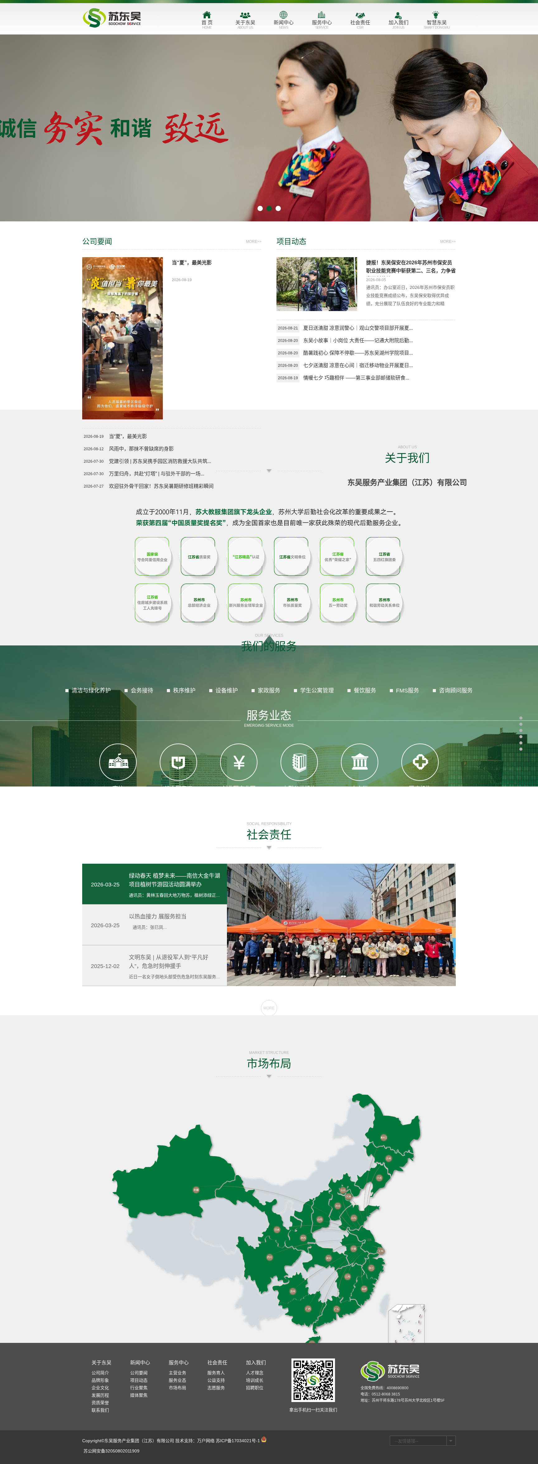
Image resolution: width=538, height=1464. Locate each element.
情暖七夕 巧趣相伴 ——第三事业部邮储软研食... (356, 377)
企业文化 (100, 1387)
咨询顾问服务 (456, 690)
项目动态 (139, 1380)
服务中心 (322, 24)
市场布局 (177, 1387)
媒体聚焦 (139, 1395)
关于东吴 (245, 24)
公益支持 (216, 1380)
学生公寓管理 (317, 690)
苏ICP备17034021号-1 (238, 1440)
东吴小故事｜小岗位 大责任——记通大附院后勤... (358, 340)
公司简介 (100, 1372)
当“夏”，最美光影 (192, 262)
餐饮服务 (365, 690)
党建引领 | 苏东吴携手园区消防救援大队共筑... (160, 461)
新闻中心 (284, 24)
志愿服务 (216, 1387)
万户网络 (206, 1440)
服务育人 (216, 1372)
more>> (254, 241)
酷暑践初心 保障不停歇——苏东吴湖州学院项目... (358, 353)
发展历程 (100, 1395)
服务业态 (269, 718)
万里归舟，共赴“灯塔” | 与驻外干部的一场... (156, 473)
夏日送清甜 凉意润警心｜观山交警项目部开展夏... (358, 328)
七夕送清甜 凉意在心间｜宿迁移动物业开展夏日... (358, 365)
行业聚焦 (139, 1387)
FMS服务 (407, 690)
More (269, 1008)
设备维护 (226, 690)
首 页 (207, 24)
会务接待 (142, 690)
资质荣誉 (100, 1402)
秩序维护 (184, 690)
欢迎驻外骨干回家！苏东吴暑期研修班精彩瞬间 (161, 486)
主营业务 (177, 1372)
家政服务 (269, 690)
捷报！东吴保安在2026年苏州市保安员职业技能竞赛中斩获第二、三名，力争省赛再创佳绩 (411, 270)
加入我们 (398, 24)
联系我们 (100, 1410)
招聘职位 (254, 1387)
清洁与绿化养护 (91, 690)
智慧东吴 (437, 24)
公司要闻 (139, 1372)
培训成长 (254, 1380)
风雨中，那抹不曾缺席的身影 (141, 448)
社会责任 (360, 24)
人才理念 (254, 1372)
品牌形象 (100, 1380)
